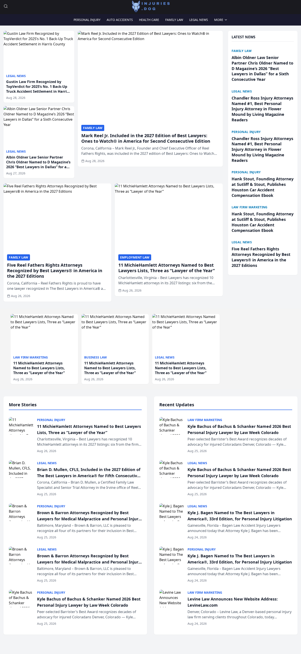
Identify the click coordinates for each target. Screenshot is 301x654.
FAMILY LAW (174, 20)
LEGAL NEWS (198, 20)
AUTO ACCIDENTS (120, 20)
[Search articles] (6, 6)
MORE (218, 20)
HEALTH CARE (149, 20)
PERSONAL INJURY (87, 20)
